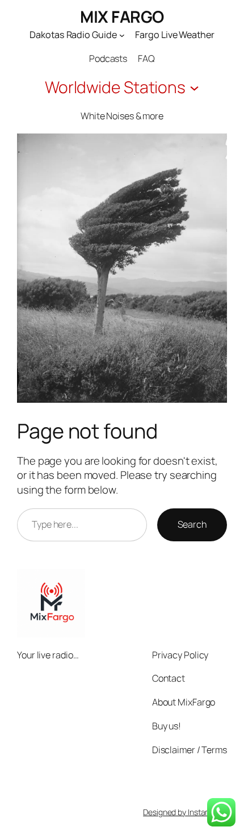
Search (192, 524)
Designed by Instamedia (185, 812)
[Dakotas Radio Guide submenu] (122, 34)
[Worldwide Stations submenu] (194, 87)
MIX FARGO (122, 17)
